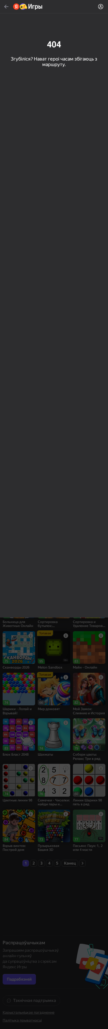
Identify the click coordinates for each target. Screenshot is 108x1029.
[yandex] (28, 6)
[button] (54, 514)
